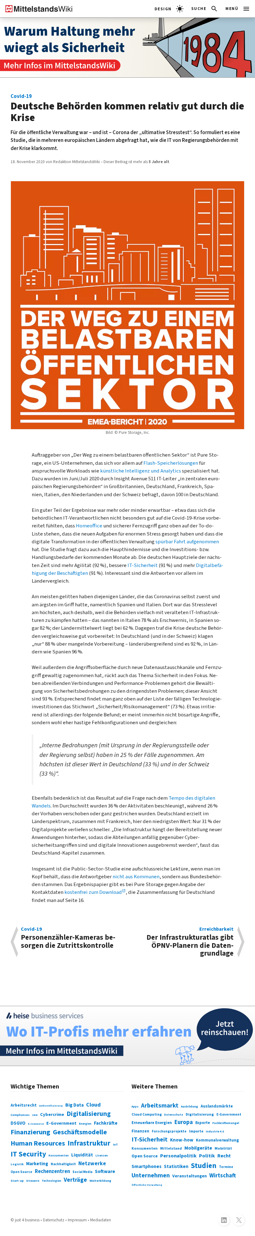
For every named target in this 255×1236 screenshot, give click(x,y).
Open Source (21, 1172)
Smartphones (146, 1166)
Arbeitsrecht (24, 1105)
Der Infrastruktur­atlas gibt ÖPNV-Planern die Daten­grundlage (190, 941)
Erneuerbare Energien (152, 1123)
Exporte (202, 1123)
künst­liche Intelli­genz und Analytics (140, 471)
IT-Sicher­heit (143, 565)
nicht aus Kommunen (136, 876)
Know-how (181, 1140)
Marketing (37, 1164)
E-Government (61, 1123)
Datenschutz (173, 1115)
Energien (85, 1124)
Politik (207, 1156)
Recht (224, 1156)
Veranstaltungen (189, 1176)
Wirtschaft (222, 1175)
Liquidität (82, 1155)
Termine (226, 1167)
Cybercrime (52, 1114)
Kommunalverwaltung (217, 1140)
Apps (135, 1107)
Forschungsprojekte (169, 1131)
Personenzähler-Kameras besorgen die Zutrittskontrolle (68, 938)
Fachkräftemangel (225, 1123)
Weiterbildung (100, 1181)
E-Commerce (36, 1124)
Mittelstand (171, 1148)
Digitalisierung (89, 1114)
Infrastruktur (88, 1143)
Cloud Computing (147, 1114)
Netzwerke (92, 1163)
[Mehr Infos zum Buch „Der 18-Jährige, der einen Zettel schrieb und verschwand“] (127, 47)
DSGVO (18, 1123)
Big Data (74, 1105)
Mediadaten (100, 1220)
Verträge (75, 1180)
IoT (115, 1144)
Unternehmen (151, 1175)
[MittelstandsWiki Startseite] (36, 8)
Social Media (82, 1172)
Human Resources (38, 1143)
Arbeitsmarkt (159, 1105)
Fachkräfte (106, 1123)
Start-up (17, 1181)
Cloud (93, 1105)
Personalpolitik (178, 1156)
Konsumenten (59, 1156)
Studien (203, 1166)
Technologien (51, 1181)
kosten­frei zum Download (93, 892)
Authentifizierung (51, 1106)
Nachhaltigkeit (63, 1164)
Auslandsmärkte (217, 1106)
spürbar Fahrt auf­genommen (187, 541)
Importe (196, 1131)
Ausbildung (189, 1106)
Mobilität (223, 1148)
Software (105, 1171)
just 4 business (27, 1220)
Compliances (20, 1115)
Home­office (89, 526)
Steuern (32, 1180)
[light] (169, 8)
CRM (35, 1115)
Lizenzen (101, 1156)
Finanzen (140, 1131)
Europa (183, 1122)
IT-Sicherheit (150, 1139)
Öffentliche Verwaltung (147, 1185)
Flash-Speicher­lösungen (170, 463)
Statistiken (176, 1166)
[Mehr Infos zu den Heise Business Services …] (127, 1036)
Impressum (77, 1220)
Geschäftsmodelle (80, 1132)
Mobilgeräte (198, 1147)
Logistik (17, 1164)
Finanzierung (30, 1132)
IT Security (28, 1154)
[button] (205, 8)
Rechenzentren (52, 1171)
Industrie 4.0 (215, 1132)
